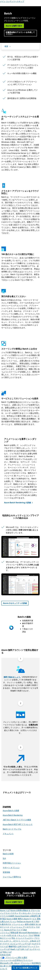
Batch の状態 (8, 853)
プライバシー (25, 963)
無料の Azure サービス (27, 918)
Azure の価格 (11, 918)
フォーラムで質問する (12, 877)
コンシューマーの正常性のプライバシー (16, 960)
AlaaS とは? (15, 949)
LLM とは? (24, 949)
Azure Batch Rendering (13, 815)
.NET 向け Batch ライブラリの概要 (17, 819)
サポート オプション (11, 867)
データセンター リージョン (30, 913)
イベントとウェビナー (24, 938)
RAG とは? (7, 952)
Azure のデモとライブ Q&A (15, 930)
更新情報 (6, 872)
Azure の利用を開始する (20, 910)
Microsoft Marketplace (28, 932)
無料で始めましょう (12, 677)
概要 (6, 46)
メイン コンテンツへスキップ (12, 1)
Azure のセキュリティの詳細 (15, 603)
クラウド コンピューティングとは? (16, 943)
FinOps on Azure (24, 921)
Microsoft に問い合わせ (10, 963)
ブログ (31, 935)
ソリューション (17, 924)
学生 (13, 938)
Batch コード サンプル (12, 829)
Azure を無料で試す (14, 25)
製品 (4, 918)
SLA (4, 858)
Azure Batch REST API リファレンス (17, 824)
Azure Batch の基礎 (11, 810)
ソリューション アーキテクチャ (23, 927)
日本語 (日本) (5, 954)
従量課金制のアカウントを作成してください (20, 33)
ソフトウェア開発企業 (9, 932)
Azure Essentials (22, 916)
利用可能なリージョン (12, 863)
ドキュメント (8, 833)
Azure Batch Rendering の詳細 (17, 502)
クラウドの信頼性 (7, 916)
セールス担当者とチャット (27, 967)
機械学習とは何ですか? (18, 946)
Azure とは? (5, 910)
